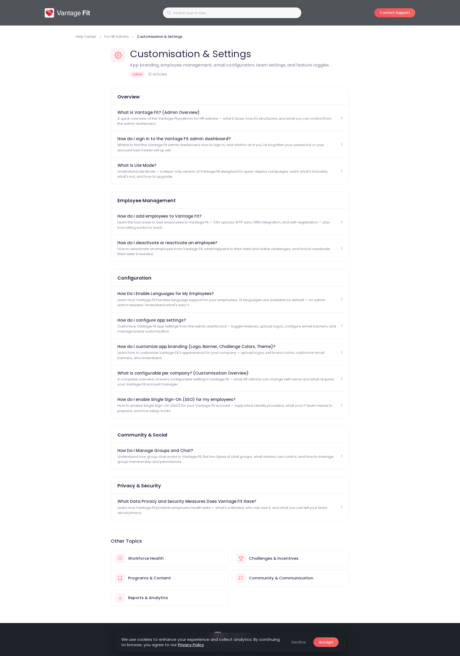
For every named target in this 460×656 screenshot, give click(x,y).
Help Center (86, 36)
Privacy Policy (191, 644)
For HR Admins (116, 36)
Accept (326, 642)
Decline (298, 642)
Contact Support (395, 12)
